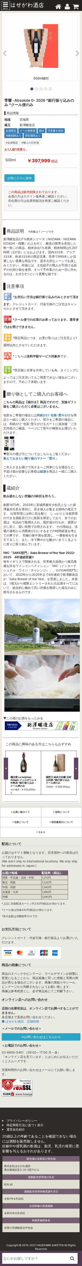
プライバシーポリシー (22, 1120)
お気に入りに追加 (19, 178)
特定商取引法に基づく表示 (25, 1125)
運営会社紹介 (16, 1129)
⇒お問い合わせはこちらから (41, 1037)
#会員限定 (12, 142)
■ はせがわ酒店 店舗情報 (20, 1021)
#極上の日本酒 (30, 142)
